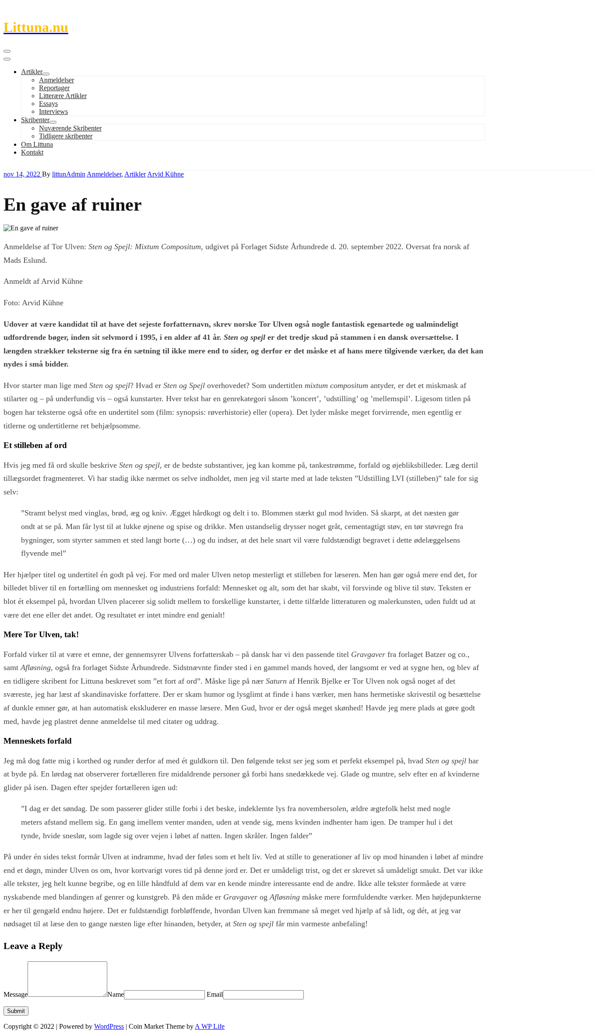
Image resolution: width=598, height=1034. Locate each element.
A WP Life (210, 1026)
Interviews (53, 111)
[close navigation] (7, 59)
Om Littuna (37, 144)
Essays (48, 103)
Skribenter (35, 120)
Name (115, 994)
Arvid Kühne (165, 174)
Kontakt (32, 152)
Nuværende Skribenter (70, 128)
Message (16, 994)
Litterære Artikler (63, 95)
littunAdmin (68, 174)
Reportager (54, 88)
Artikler (31, 71)
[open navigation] (7, 51)
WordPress (109, 1026)
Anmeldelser (56, 80)
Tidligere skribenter (65, 136)
